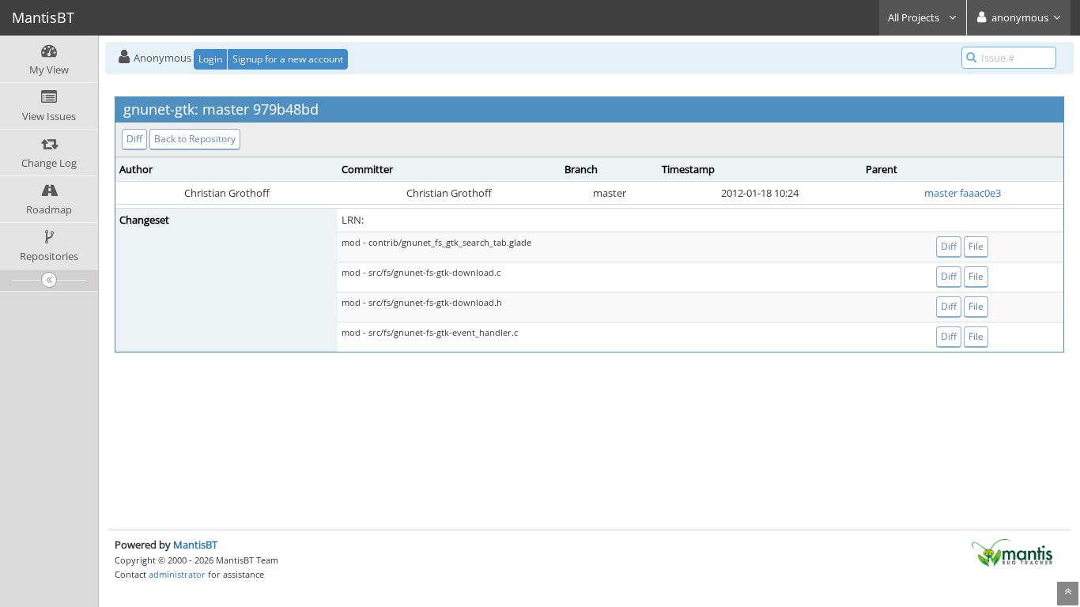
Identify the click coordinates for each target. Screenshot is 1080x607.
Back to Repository (195, 138)
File (976, 246)
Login (210, 59)
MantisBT (195, 544)
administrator (177, 574)
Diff (134, 138)
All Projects (915, 17)
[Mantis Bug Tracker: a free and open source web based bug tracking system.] (1012, 552)
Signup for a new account (287, 59)
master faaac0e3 (962, 193)
